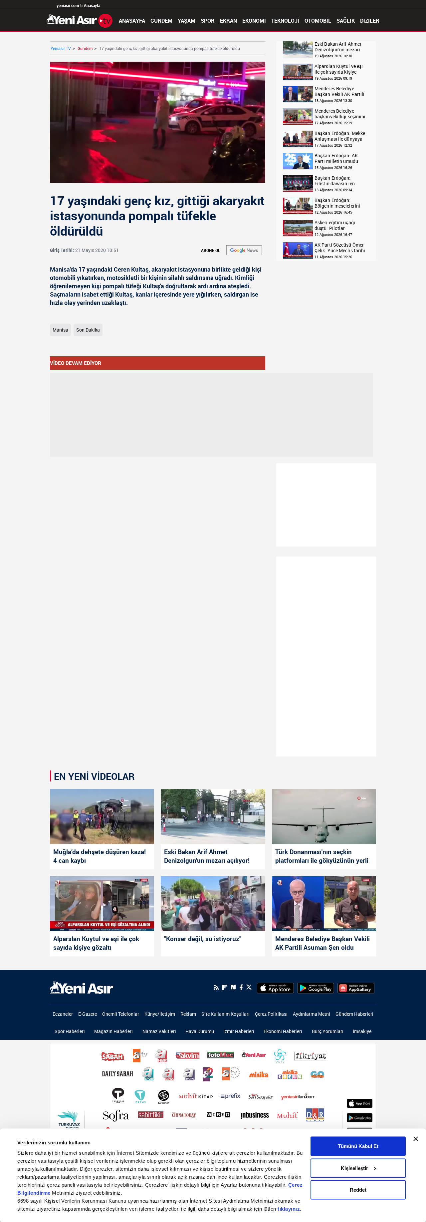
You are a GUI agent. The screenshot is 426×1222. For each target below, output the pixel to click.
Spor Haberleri (70, 1031)
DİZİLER (369, 20)
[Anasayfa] (79, 20)
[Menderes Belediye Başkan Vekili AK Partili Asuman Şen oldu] (298, 94)
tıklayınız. (290, 1209)
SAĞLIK (345, 20)
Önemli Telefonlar (120, 1014)
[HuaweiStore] (355, 987)
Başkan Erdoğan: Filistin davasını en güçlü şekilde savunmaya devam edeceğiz (335, 180)
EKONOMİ (254, 20)
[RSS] (216, 987)
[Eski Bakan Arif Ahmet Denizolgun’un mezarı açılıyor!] (213, 816)
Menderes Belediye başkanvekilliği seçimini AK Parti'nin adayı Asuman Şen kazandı (340, 113)
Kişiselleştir (354, 1168)
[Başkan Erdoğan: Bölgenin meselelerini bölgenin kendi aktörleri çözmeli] (298, 206)
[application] (157, 122)
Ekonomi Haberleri (283, 1031)
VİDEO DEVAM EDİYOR (75, 363)
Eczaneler (63, 1014)
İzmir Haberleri (238, 1031)
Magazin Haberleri (113, 1031)
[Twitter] (249, 987)
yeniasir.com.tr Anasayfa (78, 5)
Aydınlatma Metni (311, 1014)
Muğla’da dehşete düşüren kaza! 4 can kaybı (99, 856)
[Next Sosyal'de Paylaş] (233, 987)
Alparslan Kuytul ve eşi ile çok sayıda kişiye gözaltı (339, 69)
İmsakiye (362, 1031)
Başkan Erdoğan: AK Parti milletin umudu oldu (336, 158)
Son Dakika (88, 330)
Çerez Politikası (271, 1014)
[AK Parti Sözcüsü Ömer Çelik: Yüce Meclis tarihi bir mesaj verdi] (298, 250)
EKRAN (228, 20)
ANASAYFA (132, 20)
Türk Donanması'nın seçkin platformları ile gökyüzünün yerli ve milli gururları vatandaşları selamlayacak (321, 856)
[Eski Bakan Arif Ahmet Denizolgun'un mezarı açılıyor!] (298, 49)
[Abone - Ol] (244, 250)
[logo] (81, 986)
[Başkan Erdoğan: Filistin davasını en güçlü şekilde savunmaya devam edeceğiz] (298, 183)
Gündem (85, 48)
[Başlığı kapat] (415, 1139)
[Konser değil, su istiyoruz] (213, 903)
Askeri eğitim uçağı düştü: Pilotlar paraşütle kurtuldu (335, 225)
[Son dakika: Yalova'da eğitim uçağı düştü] (298, 228)
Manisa (60, 330)
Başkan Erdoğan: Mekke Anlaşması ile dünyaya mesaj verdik (340, 136)
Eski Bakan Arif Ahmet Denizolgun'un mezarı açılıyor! (338, 46)
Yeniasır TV (61, 48)
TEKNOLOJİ (285, 20)
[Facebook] (241, 987)
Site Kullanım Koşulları (225, 1014)
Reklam (188, 1014)
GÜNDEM (161, 20)
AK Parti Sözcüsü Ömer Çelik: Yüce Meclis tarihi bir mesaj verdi (340, 247)
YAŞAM (186, 20)
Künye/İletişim (159, 1014)
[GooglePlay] (315, 987)
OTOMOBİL (318, 20)
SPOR (208, 20)
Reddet (358, 1190)
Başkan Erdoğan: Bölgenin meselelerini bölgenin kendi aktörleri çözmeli (339, 203)
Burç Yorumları (327, 1031)
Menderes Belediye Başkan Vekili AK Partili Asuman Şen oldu (339, 91)
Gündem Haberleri (354, 1014)
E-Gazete (87, 1014)
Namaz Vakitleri (159, 1031)
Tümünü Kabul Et (358, 1146)
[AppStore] (275, 987)
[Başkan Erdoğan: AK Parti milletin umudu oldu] (298, 161)
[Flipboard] (224, 987)
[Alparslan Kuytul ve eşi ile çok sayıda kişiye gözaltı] (298, 72)
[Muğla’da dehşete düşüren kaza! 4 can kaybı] (102, 816)
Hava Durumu (199, 1031)
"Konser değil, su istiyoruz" (202, 938)
